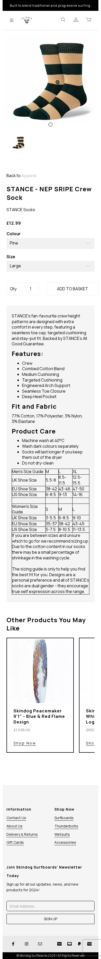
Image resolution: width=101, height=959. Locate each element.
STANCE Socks (20, 209)
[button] (15, 106)
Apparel (29, 175)
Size (10, 257)
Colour (13, 234)
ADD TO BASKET (72, 289)
